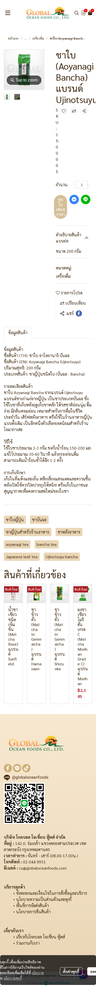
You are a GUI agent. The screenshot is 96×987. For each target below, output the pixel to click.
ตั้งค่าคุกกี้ (71, 971)
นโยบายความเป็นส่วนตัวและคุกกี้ (43, 899)
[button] (76, 12)
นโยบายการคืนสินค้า (33, 911)
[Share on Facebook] (79, 313)
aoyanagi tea (17, 544)
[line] (17, 768)
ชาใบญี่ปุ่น (15, 519)
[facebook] (8, 768)
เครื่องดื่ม (38, 38)
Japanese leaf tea (22, 556)
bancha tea (47, 544)
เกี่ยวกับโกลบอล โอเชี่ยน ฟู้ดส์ (40, 936)
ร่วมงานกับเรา (28, 943)
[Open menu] (8, 13)
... (25, 38)
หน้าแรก (13, 38)
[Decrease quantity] (75, 184)
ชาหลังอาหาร (69, 532)
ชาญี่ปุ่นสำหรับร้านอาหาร (27, 532)
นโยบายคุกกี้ (13, 978)
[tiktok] (26, 768)
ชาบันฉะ (39, 519)
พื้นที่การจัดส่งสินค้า (32, 905)
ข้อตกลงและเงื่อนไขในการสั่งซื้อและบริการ (51, 893)
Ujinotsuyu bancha (62, 556)
